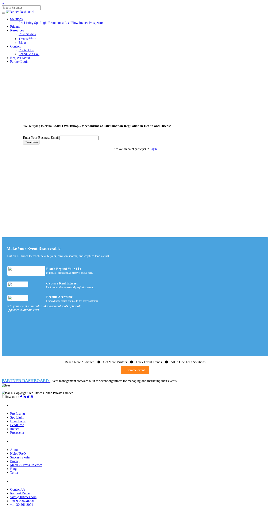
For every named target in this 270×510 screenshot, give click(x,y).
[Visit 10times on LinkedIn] (25, 396)
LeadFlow (71, 22)
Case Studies (27, 34)
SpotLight (40, 22)
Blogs (22, 42)
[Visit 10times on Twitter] (29, 396)
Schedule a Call (29, 54)
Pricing (15, 26)
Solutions (16, 19)
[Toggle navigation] (3, 13)
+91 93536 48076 (22, 501)
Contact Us (26, 50)
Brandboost (56, 22)
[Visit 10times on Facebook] (21, 396)
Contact (15, 46)
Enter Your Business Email (41, 137)
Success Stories (20, 457)
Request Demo (20, 58)
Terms (14, 472)
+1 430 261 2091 (21, 504)
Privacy (15, 461)
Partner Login (19, 61)
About (14, 450)
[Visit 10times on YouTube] (32, 396)
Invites (83, 22)
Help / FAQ (18, 453)
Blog (13, 469)
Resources (17, 30)
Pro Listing (26, 22)
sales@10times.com (23, 497)
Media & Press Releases (26, 465)
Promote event (135, 370)
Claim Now (31, 142)
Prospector (96, 22)
